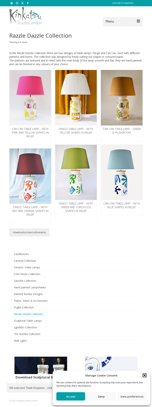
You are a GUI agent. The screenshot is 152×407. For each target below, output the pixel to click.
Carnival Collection (25, 260)
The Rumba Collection (27, 334)
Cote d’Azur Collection (27, 274)
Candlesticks (21, 254)
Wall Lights (20, 340)
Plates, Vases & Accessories (31, 300)
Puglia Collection (24, 307)
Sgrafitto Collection (25, 327)
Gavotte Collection (25, 280)
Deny (101, 396)
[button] (144, 375)
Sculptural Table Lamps (28, 320)
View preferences (132, 396)
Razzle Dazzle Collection (28, 314)
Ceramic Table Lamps (27, 267)
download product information (29, 232)
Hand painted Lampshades (30, 287)
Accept (70, 396)
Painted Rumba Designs (28, 294)
